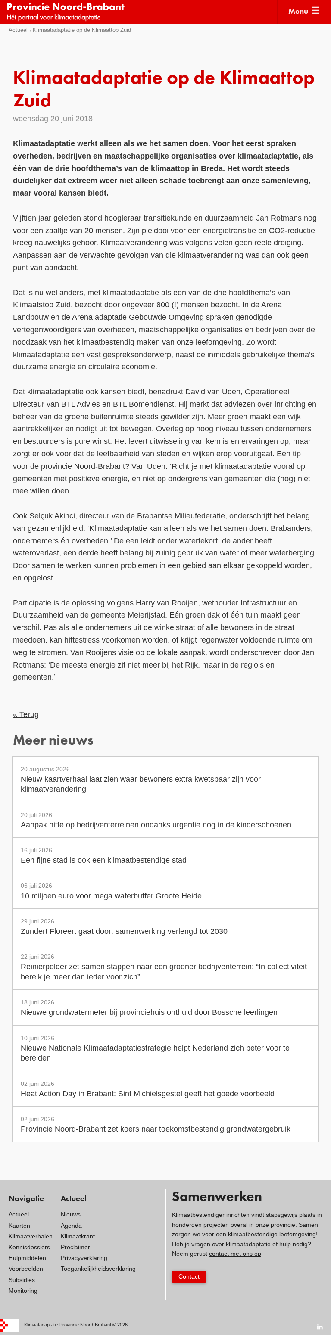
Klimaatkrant (78, 1236)
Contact (189, 1276)
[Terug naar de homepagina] (141, 11)
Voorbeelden (26, 1268)
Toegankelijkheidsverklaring (98, 1268)
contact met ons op (235, 1253)
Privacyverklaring (84, 1257)
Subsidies (22, 1279)
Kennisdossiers (29, 1247)
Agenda (71, 1225)
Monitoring (23, 1290)
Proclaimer (75, 1247)
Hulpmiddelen (27, 1257)
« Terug (26, 714)
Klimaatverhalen (31, 1236)
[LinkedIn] (320, 1327)
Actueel (18, 30)
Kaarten (19, 1225)
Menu (298, 12)
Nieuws (71, 1214)
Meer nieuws (53, 741)
